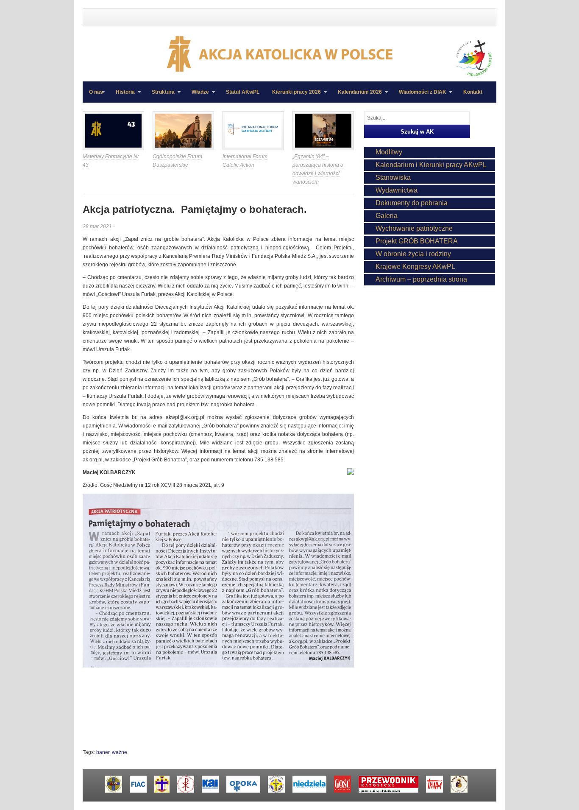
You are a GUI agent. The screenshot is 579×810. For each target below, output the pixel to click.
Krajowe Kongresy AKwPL (415, 266)
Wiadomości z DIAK (419, 96)
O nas (96, 92)
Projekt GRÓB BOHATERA (417, 241)
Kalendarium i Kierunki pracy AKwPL (431, 164)
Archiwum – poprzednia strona (421, 279)
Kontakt (472, 92)
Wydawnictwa (397, 190)
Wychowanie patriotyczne (414, 228)
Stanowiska (393, 177)
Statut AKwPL (242, 92)
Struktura (160, 96)
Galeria (387, 215)
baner (102, 752)
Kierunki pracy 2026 (293, 96)
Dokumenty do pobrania (412, 203)
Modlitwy (389, 152)
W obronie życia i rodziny (413, 253)
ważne (119, 752)
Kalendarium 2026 (356, 96)
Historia (122, 96)
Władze (197, 96)
